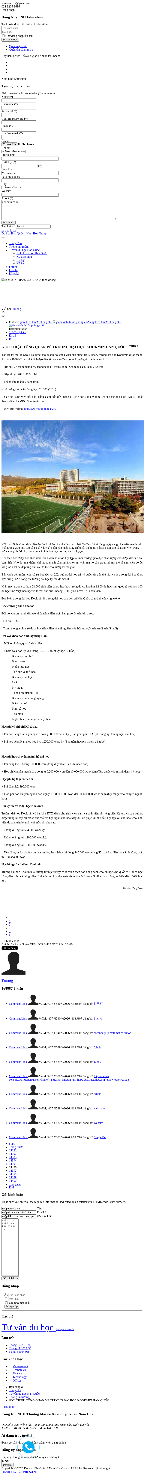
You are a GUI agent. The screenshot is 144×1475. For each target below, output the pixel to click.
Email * (41, 1212)
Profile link (8, 154)
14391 (12, 1150)
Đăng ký (14, 273)
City (4, 184)
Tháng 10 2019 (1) (20, 1345)
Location (7, 169)
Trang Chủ (15, 243)
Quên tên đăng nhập (21, 49)
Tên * (40, 1208)
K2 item (21, 263)
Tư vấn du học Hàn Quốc (24, 250)
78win (97, 1047)
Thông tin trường (19, 246)
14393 (12, 1157)
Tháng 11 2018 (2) (20, 1348)
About (7, 198)
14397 (12, 1170)
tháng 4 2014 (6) (19, 1351)
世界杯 (98, 1003)
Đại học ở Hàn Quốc (65, 1329)
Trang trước (16, 1147)
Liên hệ (13, 270)
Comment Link (18, 1003)
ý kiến (17, 332)
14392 (12, 1153)
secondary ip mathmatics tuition (112, 1033)
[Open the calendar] (39, 166)
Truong (16, 309)
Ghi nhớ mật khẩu (19, 1302)
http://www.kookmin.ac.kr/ (40, 408)
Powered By (19, 1471)
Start (11, 1143)
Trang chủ (15, 1390)
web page (99, 1108)
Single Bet (100, 1137)
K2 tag (20, 260)
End (11, 1187)
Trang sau (15, 1184)
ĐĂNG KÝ (8, 222)
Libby (97, 1061)
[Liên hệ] (27, 1450)
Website (6, 191)
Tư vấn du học (29, 1327)
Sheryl (98, 1018)
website (98, 1122)
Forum (13, 266)
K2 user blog (24, 256)
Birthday (9, 162)
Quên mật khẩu (18, 46)
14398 (12, 1174)
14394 (12, 1160)
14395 (12, 1163)
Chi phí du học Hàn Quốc (31, 253)
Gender (6, 147)
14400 (12, 1180)
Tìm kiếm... (8, 226)
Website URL (45, 1216)
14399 (12, 1177)
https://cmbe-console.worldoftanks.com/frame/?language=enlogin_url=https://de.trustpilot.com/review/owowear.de (69, 1078)
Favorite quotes (11, 176)
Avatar (5, 140)
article (97, 1094)
